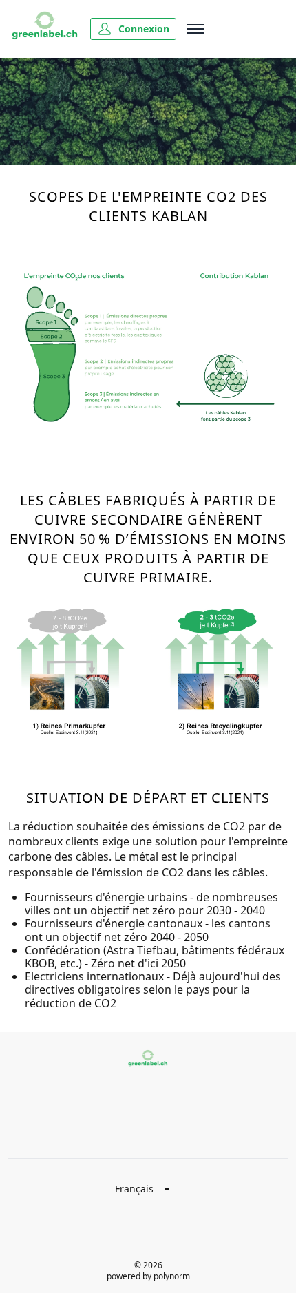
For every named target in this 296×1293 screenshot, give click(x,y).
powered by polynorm (148, 1276)
